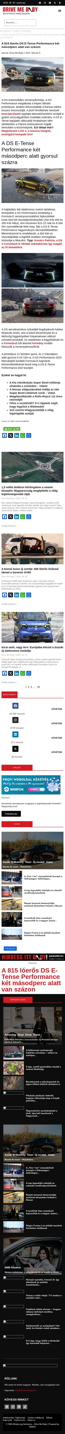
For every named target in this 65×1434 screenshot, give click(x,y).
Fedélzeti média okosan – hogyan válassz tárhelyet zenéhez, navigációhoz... (43, 1312)
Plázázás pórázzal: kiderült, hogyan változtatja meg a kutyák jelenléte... (43, 1098)
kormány (38, 343)
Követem (57, 709)
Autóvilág (10, 1034)
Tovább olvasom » (9, 526)
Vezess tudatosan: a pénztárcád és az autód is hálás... (32, 1272)
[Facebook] (40, 3)
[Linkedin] (50, 3)
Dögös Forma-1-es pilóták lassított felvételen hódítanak (42, 934)
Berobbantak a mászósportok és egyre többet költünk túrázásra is (43, 1083)
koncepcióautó (11, 113)
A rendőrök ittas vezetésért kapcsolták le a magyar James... (40, 919)
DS (8, 421)
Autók (16, 31)
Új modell (38, 862)
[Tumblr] (60, 3)
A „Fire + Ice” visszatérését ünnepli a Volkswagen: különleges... (43, 877)
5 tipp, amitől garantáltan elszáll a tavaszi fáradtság (43, 1067)
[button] (59, 10)
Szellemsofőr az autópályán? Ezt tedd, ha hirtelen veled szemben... (43, 1326)
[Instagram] (45, 3)
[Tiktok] (25, 1407)
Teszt (28, 862)
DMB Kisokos (12, 1267)
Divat (20, 1034)
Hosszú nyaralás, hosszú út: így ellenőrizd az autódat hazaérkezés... (42, 1282)
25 (38, 687)
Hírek (28, 1034)
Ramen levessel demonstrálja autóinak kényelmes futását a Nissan (43, 904)
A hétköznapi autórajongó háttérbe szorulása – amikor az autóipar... (41, 1053)
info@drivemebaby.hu (25, 1390)
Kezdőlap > (6, 31)
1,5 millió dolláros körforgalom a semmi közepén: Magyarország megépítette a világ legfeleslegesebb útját (30, 491)
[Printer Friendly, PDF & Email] (11, 429)
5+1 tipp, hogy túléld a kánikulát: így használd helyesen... (43, 1342)
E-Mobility (25, 31)
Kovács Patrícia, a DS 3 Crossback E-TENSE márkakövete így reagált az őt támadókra (32, 244)
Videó (49, 862)
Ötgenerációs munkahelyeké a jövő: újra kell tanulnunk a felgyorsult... (41, 1113)
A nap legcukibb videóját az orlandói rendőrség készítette (43, 891)
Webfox (32, 1427)
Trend (36, 1034)
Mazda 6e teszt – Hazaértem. (17, 867)
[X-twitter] (55, 3)
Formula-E (10, 343)
